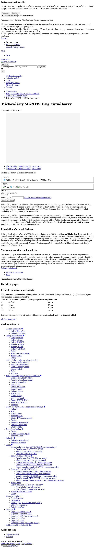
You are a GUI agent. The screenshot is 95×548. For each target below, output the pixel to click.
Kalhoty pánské (17, 347)
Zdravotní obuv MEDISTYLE (23, 469)
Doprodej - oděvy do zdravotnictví (24, 516)
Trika (13, 411)
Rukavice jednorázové (19, 440)
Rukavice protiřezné (19, 425)
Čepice (13, 420)
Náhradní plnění (12, 78)
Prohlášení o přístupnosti (10, 544)
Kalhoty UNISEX (18, 349)
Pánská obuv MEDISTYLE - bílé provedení (33, 474)
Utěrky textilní (16, 427)
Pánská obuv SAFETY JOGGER (29, 451)
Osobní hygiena (17, 498)
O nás (8, 80)
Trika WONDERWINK (20, 353)
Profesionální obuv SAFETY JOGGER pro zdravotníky (33, 447)
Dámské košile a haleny (20, 362)
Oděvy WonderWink (14, 335)
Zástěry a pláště (17, 436)
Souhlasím (15, 13)
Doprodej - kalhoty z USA (21, 514)
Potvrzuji (4, 38)
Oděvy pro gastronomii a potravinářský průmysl (25, 407)
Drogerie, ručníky (13, 496)
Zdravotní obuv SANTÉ (21, 456)
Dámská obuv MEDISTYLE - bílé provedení (33, 471)
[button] (3, 51)
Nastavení (5, 13)
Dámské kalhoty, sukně (20, 367)
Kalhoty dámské (17, 344)
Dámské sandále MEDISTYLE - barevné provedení (36, 478)
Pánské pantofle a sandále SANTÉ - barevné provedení (37, 467)
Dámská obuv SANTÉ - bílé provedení (31, 458)
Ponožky (14, 373)
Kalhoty (14, 409)
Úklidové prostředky (19, 505)
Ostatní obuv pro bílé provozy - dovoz (26, 485)
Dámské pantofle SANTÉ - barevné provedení (34, 462)
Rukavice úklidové (18, 442)
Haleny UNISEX (17, 342)
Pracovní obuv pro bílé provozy (28, 487)
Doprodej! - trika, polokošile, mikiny (25, 523)
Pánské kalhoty (17, 369)
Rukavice (10, 438)
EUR (8, 55)
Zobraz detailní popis (9, 268)
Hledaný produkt (7, 67)
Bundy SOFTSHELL (19, 400)
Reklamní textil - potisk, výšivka (18, 525)
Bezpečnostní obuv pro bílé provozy (30, 489)
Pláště (13, 351)
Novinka (9, 537)
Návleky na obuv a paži (20, 433)
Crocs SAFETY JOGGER (26, 454)
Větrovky (14, 405)
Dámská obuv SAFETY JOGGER (29, 449)
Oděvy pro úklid (17, 398)
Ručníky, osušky (17, 507)
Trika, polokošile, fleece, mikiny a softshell (23, 376)
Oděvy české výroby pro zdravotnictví (21, 360)
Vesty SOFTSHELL (19, 402)
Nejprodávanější (12, 534)
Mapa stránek (27, 544)
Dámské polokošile (18, 382)
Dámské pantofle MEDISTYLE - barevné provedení (36, 476)
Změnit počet (6, 197)
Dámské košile (16, 389)
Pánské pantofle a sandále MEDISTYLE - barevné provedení (40, 480)
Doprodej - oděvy (18, 518)
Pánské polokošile (18, 387)
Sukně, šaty (15, 393)
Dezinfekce (15, 500)
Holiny (13, 494)
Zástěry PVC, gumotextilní (21, 418)
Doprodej (10, 509)
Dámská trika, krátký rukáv (21, 378)
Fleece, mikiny (16, 396)
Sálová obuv (16, 483)
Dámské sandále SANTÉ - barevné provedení (34, 465)
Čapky (13, 358)
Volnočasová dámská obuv (21, 491)
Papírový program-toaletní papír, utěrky (26, 503)
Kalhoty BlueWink (18, 333)
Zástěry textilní (17, 416)
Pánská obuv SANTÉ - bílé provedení (31, 460)
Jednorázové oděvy (14, 429)
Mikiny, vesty (16, 355)
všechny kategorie (8, 319)
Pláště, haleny (16, 413)
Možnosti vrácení (12, 85)
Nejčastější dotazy (13, 83)
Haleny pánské (17, 340)
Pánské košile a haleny (20, 364)
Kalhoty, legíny (17, 391)
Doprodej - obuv (17, 520)
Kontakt (9, 87)
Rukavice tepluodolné (19, 422)
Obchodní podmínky (14, 76)
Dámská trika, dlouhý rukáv (22, 380)
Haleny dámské (17, 338)
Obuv (8, 445)
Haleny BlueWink (18, 331)
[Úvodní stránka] (8, 62)
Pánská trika (15, 384)
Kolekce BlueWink (13, 329)
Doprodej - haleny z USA (21, 511)
